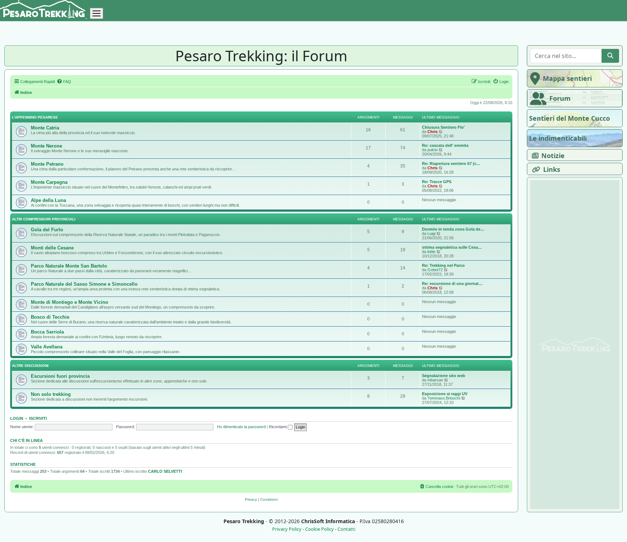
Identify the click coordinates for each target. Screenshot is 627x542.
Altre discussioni (30, 366)
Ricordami (278, 427)
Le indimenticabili (558, 138)
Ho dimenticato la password (241, 427)
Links (551, 169)
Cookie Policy (319, 529)
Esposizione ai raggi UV (444, 394)
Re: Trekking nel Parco (443, 265)
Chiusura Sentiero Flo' (443, 127)
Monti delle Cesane (52, 248)
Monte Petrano (47, 164)
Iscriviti (38, 418)
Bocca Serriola (47, 332)
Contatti (346, 529)
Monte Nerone (46, 146)
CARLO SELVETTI (165, 471)
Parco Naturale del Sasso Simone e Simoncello (84, 284)
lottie (431, 251)
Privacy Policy (287, 529)
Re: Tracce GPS (436, 181)
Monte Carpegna (49, 182)
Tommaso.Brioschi (443, 398)
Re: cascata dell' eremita (445, 145)
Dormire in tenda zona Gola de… (453, 229)
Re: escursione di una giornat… (452, 283)
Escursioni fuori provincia (60, 376)
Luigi (431, 233)
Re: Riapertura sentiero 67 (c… (451, 163)
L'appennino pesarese (35, 117)
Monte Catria (45, 128)
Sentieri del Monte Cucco (569, 118)
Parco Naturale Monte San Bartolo (69, 266)
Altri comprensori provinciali (43, 219)
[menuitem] (64, 81)
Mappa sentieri (567, 78)
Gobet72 (435, 270)
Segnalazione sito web (443, 375)
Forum (560, 98)
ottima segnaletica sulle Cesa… (452, 247)
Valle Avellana (46, 346)
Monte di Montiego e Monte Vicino (69, 302)
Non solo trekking (51, 394)
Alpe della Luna (48, 200)
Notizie (553, 155)
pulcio (432, 150)
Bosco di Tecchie (50, 317)
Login (16, 418)
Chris (432, 131)
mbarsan (435, 380)
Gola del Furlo (47, 229)
